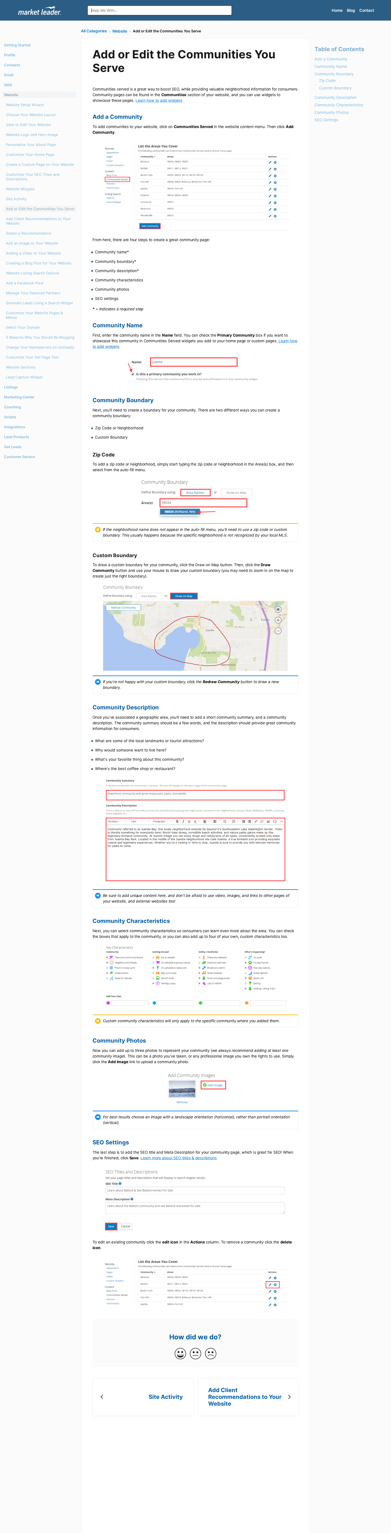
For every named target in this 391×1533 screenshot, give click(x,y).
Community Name (331, 66)
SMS (8, 85)
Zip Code (327, 80)
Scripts (10, 417)
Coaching (12, 407)
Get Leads (12, 446)
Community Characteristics (339, 105)
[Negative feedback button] (211, 1354)
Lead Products (16, 437)
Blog (351, 10)
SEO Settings (326, 120)
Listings (11, 387)
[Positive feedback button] (180, 1354)
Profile (9, 55)
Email (8, 75)
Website (11, 95)
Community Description (336, 97)
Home (337, 10)
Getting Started (17, 45)
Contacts (12, 65)
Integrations (14, 427)
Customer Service (19, 456)
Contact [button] (366, 10)
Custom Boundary (335, 88)
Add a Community (331, 59)
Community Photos (332, 112)
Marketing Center (19, 397)
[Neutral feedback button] (195, 1354)
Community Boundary (334, 74)
